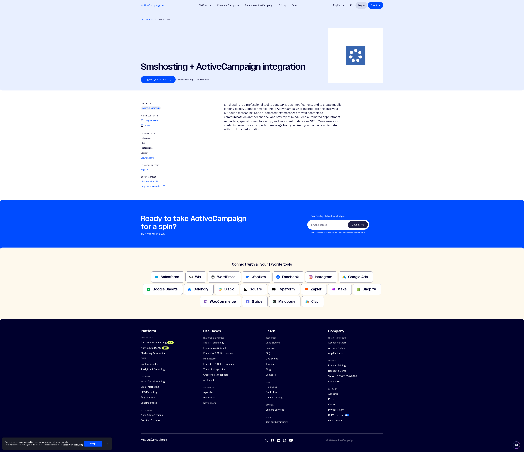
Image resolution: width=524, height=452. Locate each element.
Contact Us (334, 381)
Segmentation (148, 397)
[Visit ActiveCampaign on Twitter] (266, 440)
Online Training (274, 397)
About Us (333, 393)
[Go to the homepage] (152, 5)
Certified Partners (150, 420)
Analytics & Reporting (153, 369)
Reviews (270, 347)
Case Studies (273, 342)
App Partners (335, 353)
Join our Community (277, 421)
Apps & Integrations (152, 414)
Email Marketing (150, 386)
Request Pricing (337, 365)
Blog (268, 369)
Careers (332, 404)
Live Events (272, 358)
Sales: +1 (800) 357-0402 (342, 376)
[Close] (107, 444)
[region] (57, 444)
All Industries (210, 380)
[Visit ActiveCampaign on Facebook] (272, 440)
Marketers (209, 397)
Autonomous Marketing (154, 342)
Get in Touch (272, 392)
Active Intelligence (151, 347)
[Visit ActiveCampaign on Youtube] (291, 440)
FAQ (268, 353)
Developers (209, 402)
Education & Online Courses (218, 363)
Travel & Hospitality (214, 369)
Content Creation (151, 108)
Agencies (208, 392)
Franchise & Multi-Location (218, 353)
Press (331, 399)
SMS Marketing (149, 392)
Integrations (147, 19)
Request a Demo (337, 370)
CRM (143, 358)
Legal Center (335, 420)
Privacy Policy (336, 409)
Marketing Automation (153, 353)
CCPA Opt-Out (336, 415)
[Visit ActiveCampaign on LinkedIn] (278, 440)
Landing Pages (149, 402)
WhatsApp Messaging (153, 381)
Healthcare (209, 358)
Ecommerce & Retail (214, 347)
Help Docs (271, 386)
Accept (93, 443)
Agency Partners (337, 342)
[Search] (351, 5)
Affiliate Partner (337, 347)
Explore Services (275, 409)
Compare (271, 374)
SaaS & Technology (213, 342)
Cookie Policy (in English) (73, 445)
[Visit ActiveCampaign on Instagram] (285, 440)
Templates (271, 363)
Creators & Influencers (215, 374)
